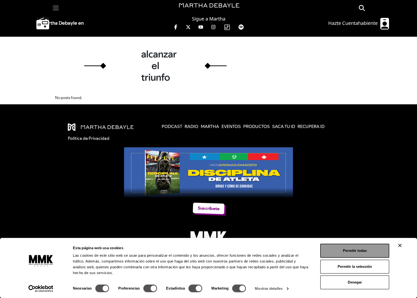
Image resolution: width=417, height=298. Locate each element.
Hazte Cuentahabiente (353, 23)
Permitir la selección (355, 266)
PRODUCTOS (256, 126)
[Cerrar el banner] (400, 245)
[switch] (150, 288)
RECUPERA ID (311, 126)
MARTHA (210, 126)
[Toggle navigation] (55, 8)
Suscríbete (209, 208)
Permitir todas (355, 250)
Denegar (355, 282)
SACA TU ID (283, 126)
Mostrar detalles (269, 288)
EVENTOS (231, 126)
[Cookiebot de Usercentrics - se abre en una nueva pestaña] (41, 288)
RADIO (191, 126)
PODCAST (172, 126)
